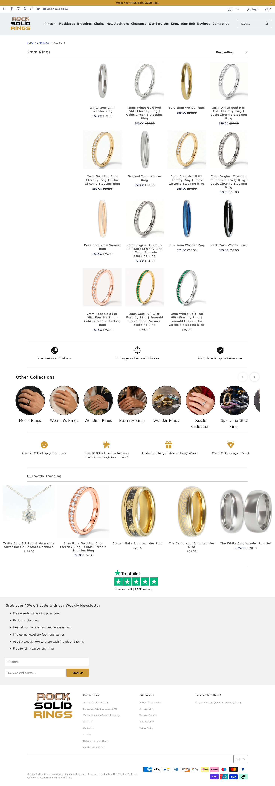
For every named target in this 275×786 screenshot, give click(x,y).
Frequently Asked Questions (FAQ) (100, 708)
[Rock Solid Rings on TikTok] (31, 9)
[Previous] (8, 521)
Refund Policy (146, 721)
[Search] (266, 24)
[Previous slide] (242, 377)
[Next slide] (254, 377)
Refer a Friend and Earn (95, 740)
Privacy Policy (146, 708)
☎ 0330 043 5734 (55, 9)
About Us (87, 721)
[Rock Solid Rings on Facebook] (11, 9)
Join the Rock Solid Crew (96, 702)
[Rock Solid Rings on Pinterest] (25, 9)
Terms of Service (148, 715)
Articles (87, 734)
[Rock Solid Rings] (21, 24)
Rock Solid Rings (43, 774)
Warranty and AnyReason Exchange (101, 715)
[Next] (267, 521)
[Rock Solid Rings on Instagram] (18, 9)
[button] (50, 24)
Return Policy (146, 728)
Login (255, 9)
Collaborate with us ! (93, 747)
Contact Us (88, 728)
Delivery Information (150, 702)
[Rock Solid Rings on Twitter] (38, 9)
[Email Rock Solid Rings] (5, 9)
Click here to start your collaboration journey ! (219, 702)
